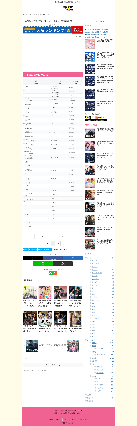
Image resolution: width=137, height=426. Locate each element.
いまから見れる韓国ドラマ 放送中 (97, 29)
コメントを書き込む (53, 365)
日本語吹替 (34, 249)
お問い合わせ (84, 419)
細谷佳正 (71, 91)
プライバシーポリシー (71, 419)
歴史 (41, 249)
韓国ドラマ (49, 249)
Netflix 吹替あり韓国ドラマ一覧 (96, 34)
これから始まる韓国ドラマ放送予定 (97, 32)
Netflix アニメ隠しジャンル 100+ (96, 37)
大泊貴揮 (71, 157)
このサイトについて (55, 419)
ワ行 (67, 249)
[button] (63, 263)
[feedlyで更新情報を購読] (51, 273)
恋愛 (26, 249)
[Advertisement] (53, 52)
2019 (56, 249)
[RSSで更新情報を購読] (55, 273)
